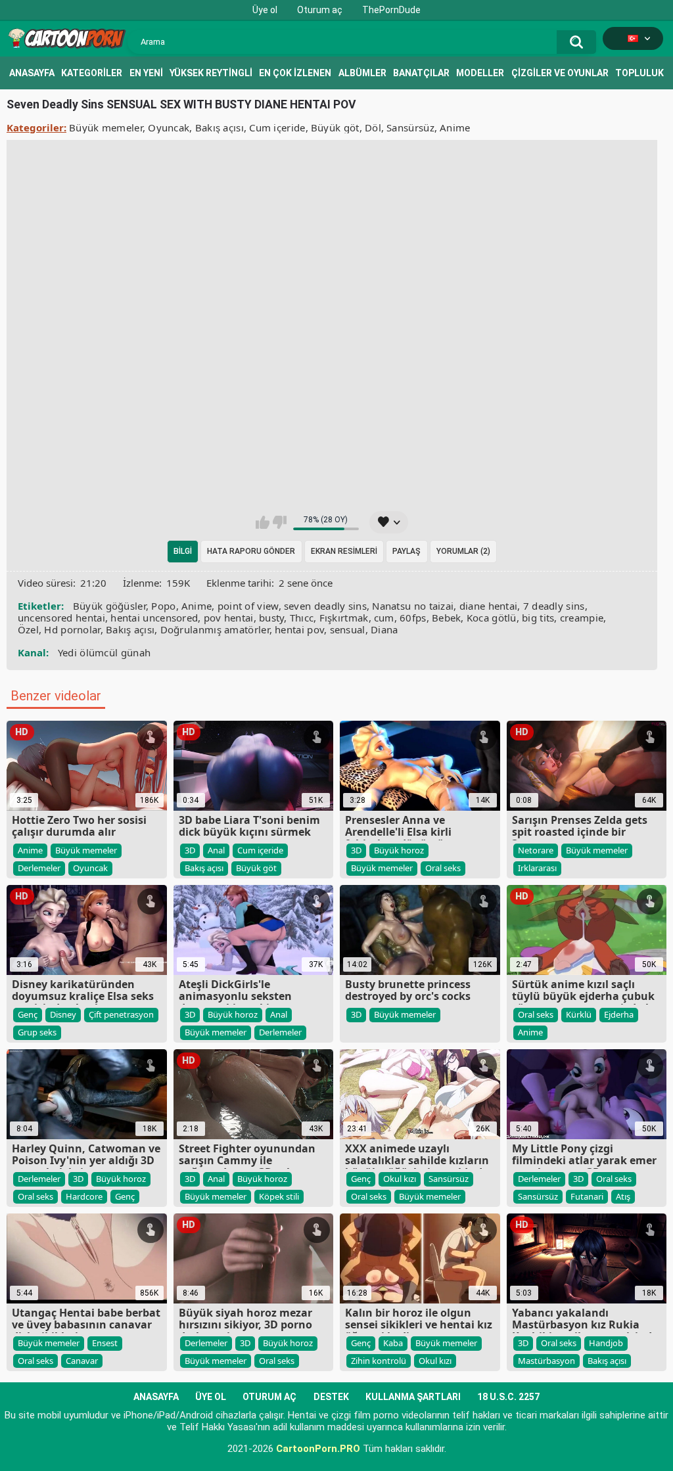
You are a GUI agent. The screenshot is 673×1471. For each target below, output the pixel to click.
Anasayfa (32, 73)
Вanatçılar (421, 73)
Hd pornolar (72, 629)
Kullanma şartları (413, 1397)
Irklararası (537, 868)
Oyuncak (168, 127)
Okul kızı (399, 1179)
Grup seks (37, 1032)
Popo (163, 606)
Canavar (82, 1361)
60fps (413, 617)
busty (272, 617)
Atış (623, 1196)
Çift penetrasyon (121, 1014)
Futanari (586, 1196)
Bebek (446, 617)
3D (190, 850)
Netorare (535, 850)
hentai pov (299, 629)
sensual (347, 629)
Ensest (105, 1343)
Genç (27, 1014)
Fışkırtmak (344, 617)
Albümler (362, 73)
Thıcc (302, 617)
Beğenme (280, 522)
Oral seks (443, 868)
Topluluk (639, 73)
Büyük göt (335, 127)
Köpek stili (279, 1196)
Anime (455, 127)
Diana (384, 629)
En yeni (146, 73)
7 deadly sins (554, 606)
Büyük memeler (106, 127)
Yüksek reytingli (211, 73)
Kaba (393, 1343)
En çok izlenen (295, 73)
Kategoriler (91, 73)
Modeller (480, 73)
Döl (373, 127)
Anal (216, 850)
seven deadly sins (325, 606)
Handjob (606, 1343)
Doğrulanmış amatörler (214, 629)
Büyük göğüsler (109, 606)
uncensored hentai (61, 617)
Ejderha (619, 1014)
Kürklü (579, 1014)
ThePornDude (391, 10)
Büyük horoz (399, 850)
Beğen (262, 522)
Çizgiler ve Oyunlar (560, 73)
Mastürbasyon (546, 1361)
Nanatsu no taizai (412, 606)
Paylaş (406, 551)
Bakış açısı (219, 127)
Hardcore (84, 1196)
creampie (581, 617)
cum (384, 617)
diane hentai (488, 606)
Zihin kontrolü (378, 1361)
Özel (28, 629)
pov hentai (229, 617)
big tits (538, 617)
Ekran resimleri (344, 551)
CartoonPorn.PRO (318, 1449)
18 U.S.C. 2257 (508, 1397)
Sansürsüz (410, 127)
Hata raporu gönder (251, 551)
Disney (63, 1014)
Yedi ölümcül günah (104, 652)
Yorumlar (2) (463, 551)
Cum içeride (277, 127)
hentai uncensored (154, 617)
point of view (248, 606)
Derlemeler (39, 868)
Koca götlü (492, 617)
